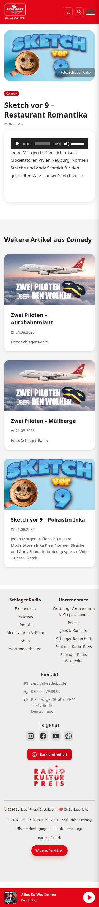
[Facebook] (43, 736)
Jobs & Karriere (73, 630)
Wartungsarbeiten (25, 648)
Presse (73, 622)
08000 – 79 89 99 (45, 691)
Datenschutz (38, 820)
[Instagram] (30, 736)
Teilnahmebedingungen (32, 829)
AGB (54, 820)
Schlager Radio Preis (73, 646)
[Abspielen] (89, 897)
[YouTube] (56, 736)
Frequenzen (25, 608)
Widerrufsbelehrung (77, 820)
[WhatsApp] (68, 736)
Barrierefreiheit (53, 754)
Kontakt (25, 624)
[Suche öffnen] (79, 11)
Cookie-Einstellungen (69, 829)
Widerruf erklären (49, 850)
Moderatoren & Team (25, 632)
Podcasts (25, 616)
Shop (25, 640)
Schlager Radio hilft (73, 638)
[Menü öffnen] (90, 11)
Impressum (15, 820)
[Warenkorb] (68, 11)
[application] (49, 143)
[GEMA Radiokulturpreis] (49, 776)
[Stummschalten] (66, 143)
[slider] (78, 143)
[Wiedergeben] (17, 143)
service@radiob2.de (48, 683)
